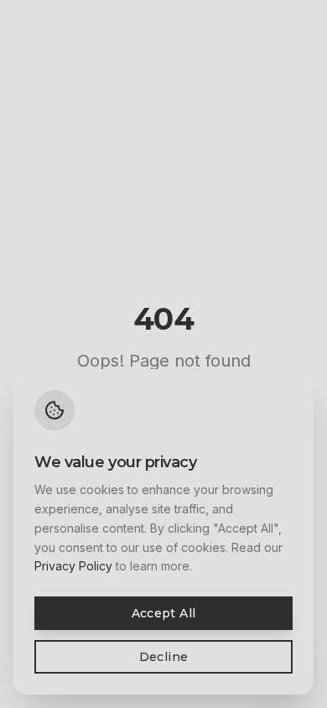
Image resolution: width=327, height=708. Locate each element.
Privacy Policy (73, 566)
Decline (163, 656)
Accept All (164, 613)
